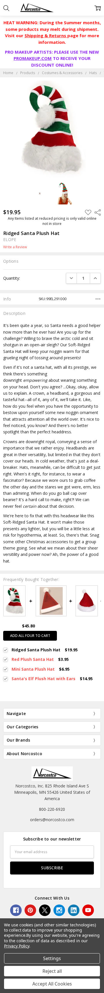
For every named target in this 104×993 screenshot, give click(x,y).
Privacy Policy (16, 946)
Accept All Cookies (52, 984)
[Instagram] (59, 910)
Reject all (52, 971)
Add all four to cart (30, 635)
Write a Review (15, 247)
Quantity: (11, 278)
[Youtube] (88, 910)
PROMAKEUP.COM (33, 58)
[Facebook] (16, 910)
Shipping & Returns (46, 35)
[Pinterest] (30, 910)
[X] (45, 910)
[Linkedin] (73, 910)
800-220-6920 (52, 809)
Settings (52, 958)
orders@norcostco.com (52, 819)
